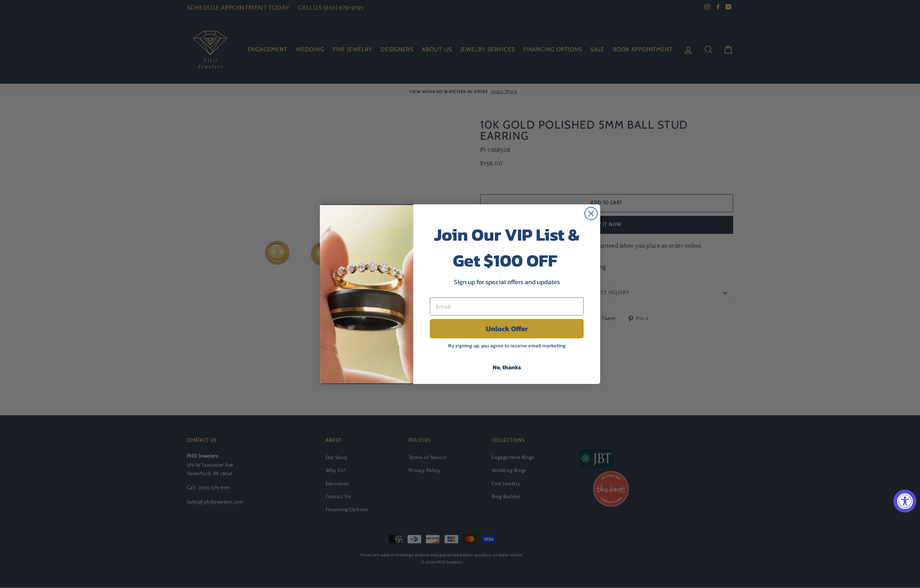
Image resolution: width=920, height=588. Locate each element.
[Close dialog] (591, 213)
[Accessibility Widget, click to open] (904, 501)
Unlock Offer (507, 328)
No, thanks (507, 367)
